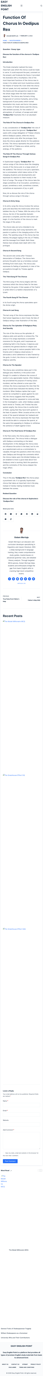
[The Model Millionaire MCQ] (21, 695)
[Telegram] (16, 514)
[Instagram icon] (21, 578)
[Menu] (21, 6)
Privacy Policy (36, 1364)
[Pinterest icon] (25, 578)
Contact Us (15, 1364)
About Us (5, 1364)
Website (6, 1120)
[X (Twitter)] (11, 514)
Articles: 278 (21, 583)
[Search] (41, 5)
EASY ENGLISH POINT (6, 5)
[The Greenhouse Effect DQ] (21, 849)
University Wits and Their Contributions (15, 1338)
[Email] (5, 519)
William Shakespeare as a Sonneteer (14, 1333)
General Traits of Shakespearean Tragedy (16, 1329)
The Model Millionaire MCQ (18, 1250)
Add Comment (8, 1130)
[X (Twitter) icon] (17, 578)
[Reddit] (37, 514)
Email (5, 1111)
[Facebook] (5, 514)
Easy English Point (10, 1352)
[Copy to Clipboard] (11, 519)
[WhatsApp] (21, 514)
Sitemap (25, 1364)
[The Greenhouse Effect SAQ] (21, 1003)
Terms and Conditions (26, 1367)
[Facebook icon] (9, 578)
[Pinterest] (27, 514)
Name (5, 1101)
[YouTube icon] (33, 578)
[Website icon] (13, 578)
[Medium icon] (29, 578)
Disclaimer (12, 1367)
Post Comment (10, 1161)
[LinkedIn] (32, 514)
